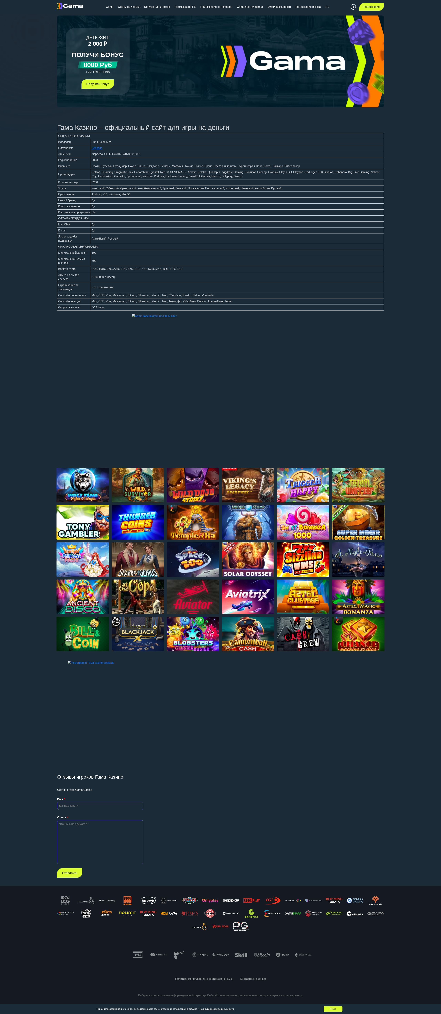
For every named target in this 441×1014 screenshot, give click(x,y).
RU (327, 6)
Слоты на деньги (129, 6)
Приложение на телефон (216, 6)
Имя (60, 799)
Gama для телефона (250, 6)
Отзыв (61, 817)
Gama (109, 6)
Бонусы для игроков (157, 6)
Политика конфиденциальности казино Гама (203, 978)
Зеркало (97, 148)
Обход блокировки (279, 6)
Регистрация (371, 6)
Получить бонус (97, 84)
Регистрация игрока (308, 6)
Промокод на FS (185, 6)
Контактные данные (253, 978)
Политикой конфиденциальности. (217, 1009)
